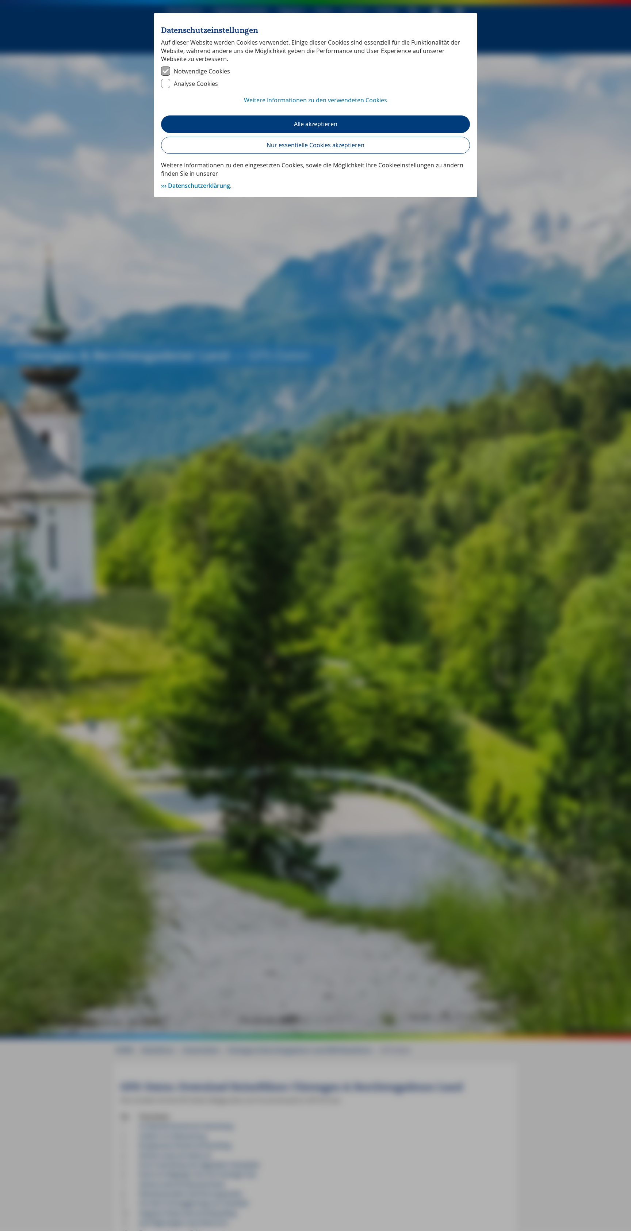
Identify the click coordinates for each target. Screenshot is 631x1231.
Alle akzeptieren (315, 124)
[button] (315, 104)
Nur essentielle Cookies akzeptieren (315, 145)
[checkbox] (315, 71)
